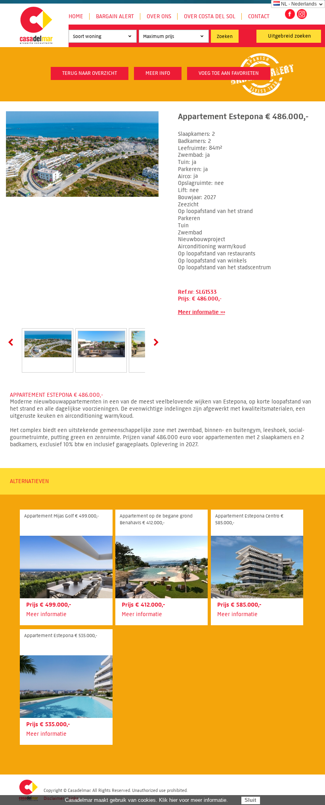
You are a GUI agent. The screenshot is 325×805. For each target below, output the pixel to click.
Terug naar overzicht (89, 73)
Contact (259, 16)
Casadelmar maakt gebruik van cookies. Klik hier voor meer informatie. (146, 800)
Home (76, 16)
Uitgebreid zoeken (289, 36)
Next (154, 342)
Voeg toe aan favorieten (229, 73)
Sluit (250, 800)
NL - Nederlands (299, 4)
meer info (157, 73)
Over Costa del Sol (209, 16)
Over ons (159, 16)
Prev (12, 342)
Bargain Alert (115, 16)
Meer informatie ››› (201, 312)
